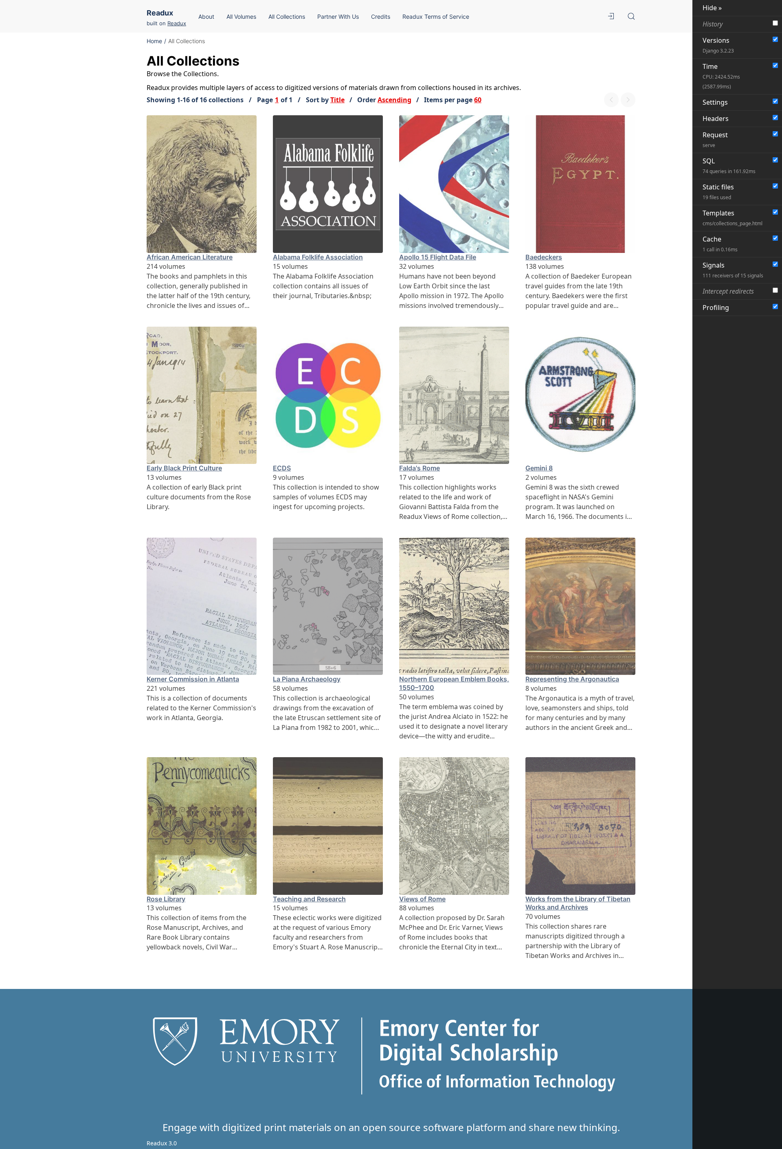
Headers (716, 118)
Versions (718, 45)
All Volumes (241, 16)
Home (154, 40)
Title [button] (337, 99)
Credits (380, 16)
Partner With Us (338, 16)
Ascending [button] (394, 99)
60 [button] (477, 99)
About (206, 16)
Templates (732, 218)
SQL (729, 165)
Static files (718, 191)
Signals (733, 270)
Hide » (712, 7)
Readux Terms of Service (435, 16)
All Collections (286, 16)
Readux (160, 13)
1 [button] (277, 99)
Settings (715, 102)
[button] (611, 16)
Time (721, 76)
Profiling (716, 307)
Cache (720, 244)
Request (715, 139)
